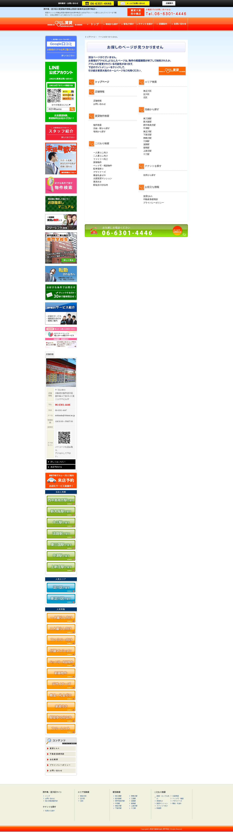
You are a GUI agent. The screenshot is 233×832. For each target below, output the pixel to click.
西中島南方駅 (149, 125)
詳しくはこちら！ (58, 462)
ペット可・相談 (178, 798)
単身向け (160, 801)
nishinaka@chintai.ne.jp (65, 415)
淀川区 (146, 94)
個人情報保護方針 (51, 801)
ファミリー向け (100, 159)
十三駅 (146, 154)
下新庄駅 (147, 134)
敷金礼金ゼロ (99, 175)
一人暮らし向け (100, 152)
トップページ (90, 37)
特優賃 (159, 808)
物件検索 (97, 125)
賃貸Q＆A (147, 196)
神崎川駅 (147, 138)
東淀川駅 (147, 131)
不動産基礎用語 (150, 199)
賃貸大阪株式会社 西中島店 (159, 829)
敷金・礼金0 (176, 803)
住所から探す (149, 175)
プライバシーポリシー (153, 202)
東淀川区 (147, 91)
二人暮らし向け (100, 156)
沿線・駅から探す (101, 128)
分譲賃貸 (175, 796)
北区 (145, 97)
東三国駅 (147, 118)
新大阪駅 (147, 121)
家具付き (97, 182)
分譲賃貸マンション (102, 178)
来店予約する (56, 467)
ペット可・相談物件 (102, 165)
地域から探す (99, 131)
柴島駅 (146, 147)
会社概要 (54, 759)
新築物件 (97, 162)
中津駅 (146, 128)
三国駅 (146, 141)
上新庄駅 (147, 151)
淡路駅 (146, 144)
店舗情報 (97, 101)
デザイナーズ (99, 172)
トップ (47, 796)
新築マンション (162, 803)
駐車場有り (98, 169)
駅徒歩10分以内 (100, 185)
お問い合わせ (99, 104)
